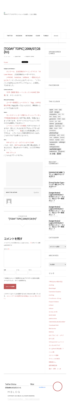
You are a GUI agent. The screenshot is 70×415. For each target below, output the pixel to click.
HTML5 (59, 119)
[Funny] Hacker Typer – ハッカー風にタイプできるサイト (57, 184)
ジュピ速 (51, 352)
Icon (63, 119)
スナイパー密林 (53, 355)
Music (60, 128)
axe (51, 201)
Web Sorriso (52, 328)
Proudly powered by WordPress (15, 399)
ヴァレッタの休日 (54, 359)
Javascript (58, 123)
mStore (51, 308)
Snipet (51, 137)
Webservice (53, 151)
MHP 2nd (18, 145)
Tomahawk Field (53, 325)
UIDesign (62, 142)
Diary (59, 114)
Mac (63, 125)
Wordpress (61, 151)
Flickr (38, 36)
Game (59, 116)
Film (63, 114)
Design (56, 112)
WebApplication (54, 147)
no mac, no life (53, 312)
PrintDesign (53, 135)
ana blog (51, 285)
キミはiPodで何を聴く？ (56, 348)
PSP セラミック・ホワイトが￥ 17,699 (20, 142)
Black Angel (52, 288)
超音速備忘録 (53, 365)
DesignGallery (53, 114)
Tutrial (57, 140)
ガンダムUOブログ (54, 345)
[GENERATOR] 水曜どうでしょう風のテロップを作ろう (57, 174)
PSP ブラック (11, 153)
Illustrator (52, 121)
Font (50, 116)
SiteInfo (62, 135)
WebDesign (55, 149)
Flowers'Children (54, 302)
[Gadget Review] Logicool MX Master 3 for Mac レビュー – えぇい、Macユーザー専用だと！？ (57, 196)
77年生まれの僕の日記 (55, 281)
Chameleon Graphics (55, 292)
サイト (30, 269)
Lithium (51, 305)
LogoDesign (58, 126)
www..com (42, 387)
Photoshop (54, 133)
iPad (59, 121)
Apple (51, 110)
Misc (51, 128)
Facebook (19, 36)
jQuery (51, 126)
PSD (58, 135)
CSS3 (51, 112)
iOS (56, 121)
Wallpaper (52, 144)
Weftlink (51, 332)
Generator (53, 119)
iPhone (52, 123)
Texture (52, 140)
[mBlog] (22, 6)
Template (62, 137)
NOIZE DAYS (52, 315)
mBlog (14, 392)
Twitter (9, 36)
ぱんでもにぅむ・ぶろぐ (56, 335)
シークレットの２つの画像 (16, 126)
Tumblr (45, 36)
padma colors (53, 318)
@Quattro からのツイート (13, 387)
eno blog (51, 295)
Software (56, 137)
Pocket (6, 62)
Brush (56, 109)
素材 (59, 154)
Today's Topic (29, 56)
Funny (55, 116)
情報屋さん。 (53, 362)
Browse (56, 35)
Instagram (29, 36)
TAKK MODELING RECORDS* (57, 322)
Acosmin (37, 399)
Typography (53, 142)
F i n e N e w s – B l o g (55, 298)
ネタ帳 (52, 154)
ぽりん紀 (51, 338)
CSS (60, 110)
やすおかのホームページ (56, 342)
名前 (5, 269)
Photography (53, 130)
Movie (55, 128)
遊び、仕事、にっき (55, 369)
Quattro (18, 56)
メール (17, 269)
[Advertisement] (24, 174)
